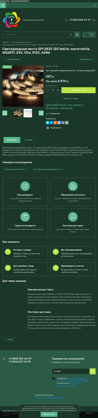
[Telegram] (59, 122)
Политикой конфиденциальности (68, 384)
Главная (5, 42)
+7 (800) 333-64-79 (79, 20)
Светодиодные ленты (21, 42)
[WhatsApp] (66, 122)
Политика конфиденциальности (49, 397)
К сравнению (55, 114)
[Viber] (63, 122)
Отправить (93, 371)
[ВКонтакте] (51, 122)
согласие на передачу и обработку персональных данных (72, 379)
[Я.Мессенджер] (47, 122)
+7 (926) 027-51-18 (19, 361)
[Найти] (71, 35)
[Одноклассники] (55, 122)
